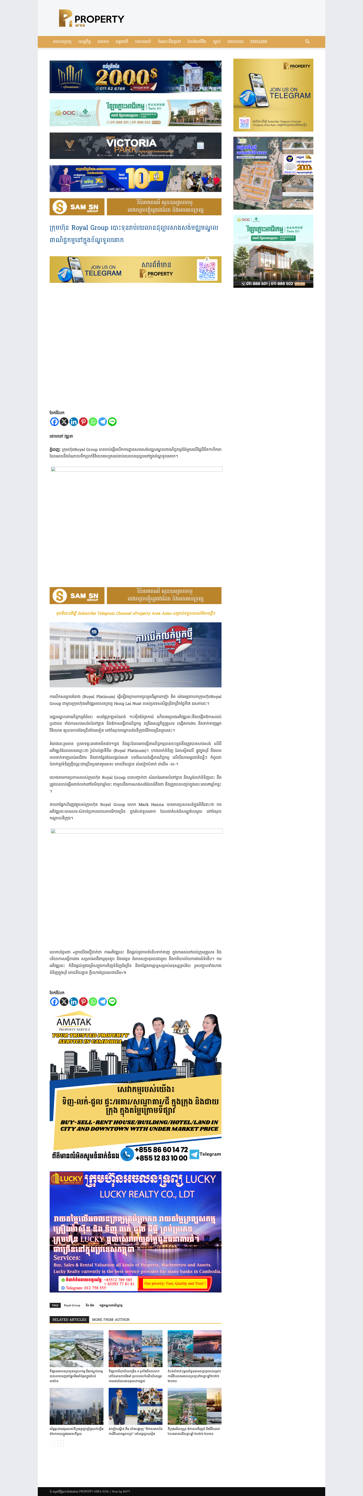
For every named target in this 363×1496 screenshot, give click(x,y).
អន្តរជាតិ (122, 42)
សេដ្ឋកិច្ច (85, 42)
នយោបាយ (235, 42)
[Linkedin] (73, 421)
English (258, 42)
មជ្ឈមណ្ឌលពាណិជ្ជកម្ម (111, 1305)
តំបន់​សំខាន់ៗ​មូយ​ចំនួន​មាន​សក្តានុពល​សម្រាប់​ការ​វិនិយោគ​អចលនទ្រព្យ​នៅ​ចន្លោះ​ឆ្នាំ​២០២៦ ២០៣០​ (194, 1376)
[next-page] (61, 1444)
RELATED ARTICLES (69, 1320)
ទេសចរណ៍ (143, 42)
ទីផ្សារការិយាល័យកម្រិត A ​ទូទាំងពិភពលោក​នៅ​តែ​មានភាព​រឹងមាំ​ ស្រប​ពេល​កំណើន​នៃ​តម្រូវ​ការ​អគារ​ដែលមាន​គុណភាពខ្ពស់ (135, 1376)
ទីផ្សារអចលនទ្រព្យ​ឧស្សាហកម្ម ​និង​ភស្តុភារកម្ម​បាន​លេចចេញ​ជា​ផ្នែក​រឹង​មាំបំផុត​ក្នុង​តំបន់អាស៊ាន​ (76, 1376)
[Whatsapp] (93, 421)
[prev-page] (53, 1444)
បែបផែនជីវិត (197, 42)
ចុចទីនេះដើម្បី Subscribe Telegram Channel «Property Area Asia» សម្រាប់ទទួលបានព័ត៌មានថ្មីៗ (135, 614)
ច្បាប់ (217, 42)
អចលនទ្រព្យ (62, 42)
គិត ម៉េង (90, 1305)
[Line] (112, 421)
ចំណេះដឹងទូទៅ (169, 42)
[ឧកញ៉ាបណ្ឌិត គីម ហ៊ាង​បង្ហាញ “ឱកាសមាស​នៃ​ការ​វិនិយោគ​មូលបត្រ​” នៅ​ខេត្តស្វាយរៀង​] (135, 1406)
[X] (64, 421)
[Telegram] (102, 421)
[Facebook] (54, 421)
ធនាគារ (103, 42)
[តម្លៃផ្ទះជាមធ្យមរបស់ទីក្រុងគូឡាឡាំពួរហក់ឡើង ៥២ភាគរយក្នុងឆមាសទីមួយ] (76, 1406)
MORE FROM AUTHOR (110, 1320)
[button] (307, 42)
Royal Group (72, 1305)
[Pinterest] (83, 421)
